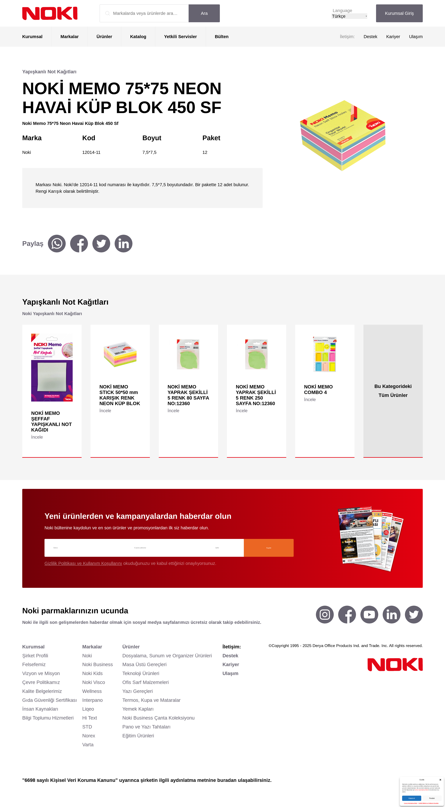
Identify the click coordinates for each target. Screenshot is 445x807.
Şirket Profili (35, 655)
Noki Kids (92, 673)
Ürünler (104, 36)
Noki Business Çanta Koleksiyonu (158, 718)
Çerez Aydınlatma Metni (421, 790)
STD (87, 726)
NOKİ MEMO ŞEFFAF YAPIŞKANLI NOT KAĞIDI (51, 421)
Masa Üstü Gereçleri (144, 664)
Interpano (92, 700)
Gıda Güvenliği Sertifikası (49, 700)
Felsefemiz (34, 664)
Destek (370, 36)
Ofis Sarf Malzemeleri (145, 682)
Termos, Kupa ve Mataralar (151, 700)
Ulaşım (416, 36)
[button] (440, 780)
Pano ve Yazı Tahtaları (146, 726)
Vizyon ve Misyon (41, 673)
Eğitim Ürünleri (138, 735)
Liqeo (88, 709)
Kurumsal (32, 36)
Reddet (432, 798)
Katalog (138, 36)
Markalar (69, 36)
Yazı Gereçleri (137, 691)
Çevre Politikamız (41, 682)
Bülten (222, 36)
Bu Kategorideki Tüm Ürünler (393, 391)
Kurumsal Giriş (399, 13)
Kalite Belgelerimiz (42, 691)
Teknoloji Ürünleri (140, 673)
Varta (88, 744)
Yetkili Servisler (180, 36)
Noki (87, 655)
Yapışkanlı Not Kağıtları (49, 71)
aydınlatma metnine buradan (203, 780)
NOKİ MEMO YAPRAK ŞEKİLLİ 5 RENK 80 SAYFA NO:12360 (188, 395)
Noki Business (97, 664)
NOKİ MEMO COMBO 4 (318, 389)
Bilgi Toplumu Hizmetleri (48, 718)
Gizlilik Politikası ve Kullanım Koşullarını (83, 563)
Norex (88, 735)
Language (342, 10)
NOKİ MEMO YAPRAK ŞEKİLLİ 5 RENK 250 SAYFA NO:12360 (256, 395)
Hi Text (89, 718)
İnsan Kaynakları (40, 709)
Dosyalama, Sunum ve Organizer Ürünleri (167, 655)
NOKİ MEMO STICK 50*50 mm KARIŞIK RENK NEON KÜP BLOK (119, 395)
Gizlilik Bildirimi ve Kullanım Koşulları (428, 803)
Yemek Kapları (138, 709)
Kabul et (412, 798)
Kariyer (393, 36)
